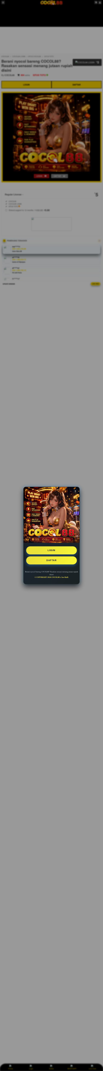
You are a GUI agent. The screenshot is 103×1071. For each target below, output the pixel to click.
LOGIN (51, 550)
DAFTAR (51, 560)
